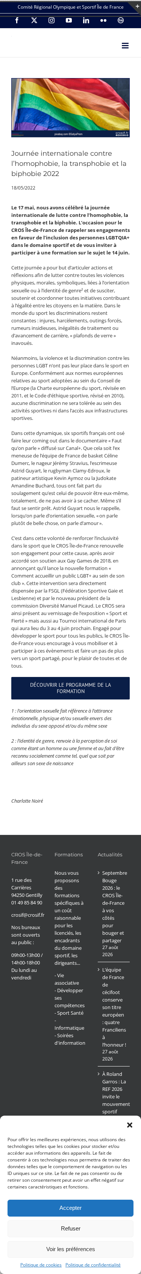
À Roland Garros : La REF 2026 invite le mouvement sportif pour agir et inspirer (114, 1100)
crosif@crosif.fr (27, 915)
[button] (129, 1125)
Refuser (70, 1228)
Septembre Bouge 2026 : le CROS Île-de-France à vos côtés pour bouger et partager (114, 906)
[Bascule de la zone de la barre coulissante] (134, 9)
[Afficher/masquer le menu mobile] (126, 46)
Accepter (70, 1208)
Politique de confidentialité (93, 1265)
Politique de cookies (41, 1265)
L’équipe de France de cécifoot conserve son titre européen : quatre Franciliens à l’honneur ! (114, 1007)
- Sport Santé (69, 1012)
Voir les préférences (70, 1249)
